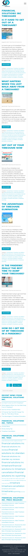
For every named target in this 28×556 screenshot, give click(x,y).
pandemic (14, 322)
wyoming (4, 199)
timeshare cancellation (12, 77)
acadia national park (5, 440)
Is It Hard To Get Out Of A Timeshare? (13, 23)
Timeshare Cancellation (18, 68)
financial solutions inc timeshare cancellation (13, 469)
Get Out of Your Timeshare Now (11, 409)
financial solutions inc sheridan (13, 71)
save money (20, 480)
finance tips (20, 440)
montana (22, 478)
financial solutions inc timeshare (13, 193)
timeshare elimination (13, 198)
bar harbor (11, 440)
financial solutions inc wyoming (15, 75)
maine (14, 478)
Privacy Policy (14, 548)
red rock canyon (13, 480)
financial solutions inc (9, 69)
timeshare (4, 77)
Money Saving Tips (7, 428)
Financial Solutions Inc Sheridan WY (12, 550)
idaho (8, 478)
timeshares (20, 77)
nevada (3, 480)
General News (10, 68)
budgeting (16, 440)
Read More (7, 65)
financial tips (4, 478)
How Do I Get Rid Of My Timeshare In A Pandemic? (13, 331)
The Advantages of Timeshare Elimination (12, 207)
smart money (7, 483)
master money (18, 478)
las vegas (10, 478)
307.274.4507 (16, 553)
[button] (25, 3)
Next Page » (17, 385)
